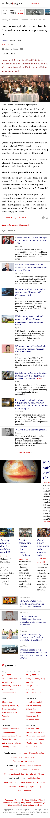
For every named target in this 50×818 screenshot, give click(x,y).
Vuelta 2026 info (32, 675)
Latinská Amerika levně (11, 743)
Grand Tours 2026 (33, 693)
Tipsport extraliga (9, 709)
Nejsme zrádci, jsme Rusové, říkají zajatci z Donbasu (25, 547)
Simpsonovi (24, 225)
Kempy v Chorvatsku (10, 729)
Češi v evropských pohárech (24, 761)
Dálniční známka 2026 (35, 732)
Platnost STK (31, 746)
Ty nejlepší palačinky (34, 702)
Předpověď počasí (36, 753)
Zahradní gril (31, 774)
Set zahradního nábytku (14, 774)
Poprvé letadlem (8, 732)
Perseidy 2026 (17, 757)
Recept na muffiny (33, 705)
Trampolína (13, 770)
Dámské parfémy (27, 782)
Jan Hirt (29, 682)
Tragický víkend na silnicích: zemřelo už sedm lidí (6, 546)
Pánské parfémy (24, 791)
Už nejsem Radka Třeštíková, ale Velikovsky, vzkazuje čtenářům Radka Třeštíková (30, 348)
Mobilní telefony (34, 778)
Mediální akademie (11, 803)
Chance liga (7, 702)
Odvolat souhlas (14, 805)
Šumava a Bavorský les (11, 736)
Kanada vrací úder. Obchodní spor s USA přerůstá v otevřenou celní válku (31, 240)
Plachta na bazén (34, 766)
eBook (7, 49)
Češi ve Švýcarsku (9, 739)
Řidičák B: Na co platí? (35, 739)
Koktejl (17, 382)
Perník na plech (32, 720)
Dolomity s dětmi (9, 746)
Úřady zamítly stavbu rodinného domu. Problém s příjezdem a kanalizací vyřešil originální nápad (30, 320)
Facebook (9, 800)
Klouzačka (35, 770)
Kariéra (34, 800)
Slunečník (24, 770)
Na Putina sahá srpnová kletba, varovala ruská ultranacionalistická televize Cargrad (31, 267)
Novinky (5, 40)
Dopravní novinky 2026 (35, 736)
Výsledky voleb (8, 682)
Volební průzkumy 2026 (11, 679)
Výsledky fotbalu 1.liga (11, 705)
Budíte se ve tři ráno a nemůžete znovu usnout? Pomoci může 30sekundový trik (30, 292)
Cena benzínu (31, 757)
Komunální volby (9, 693)
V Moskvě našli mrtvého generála (31, 429)
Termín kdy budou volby (11, 686)
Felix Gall (30, 689)
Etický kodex (26, 803)
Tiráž (41, 800)
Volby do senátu (8, 689)
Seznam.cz (35, 4)
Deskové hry (12, 786)
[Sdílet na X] (47, 217)
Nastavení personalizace (33, 805)
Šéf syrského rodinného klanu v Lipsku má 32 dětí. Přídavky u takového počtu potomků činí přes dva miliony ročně (31, 404)
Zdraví (17, 298)
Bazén (22, 766)
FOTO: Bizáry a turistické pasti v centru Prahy (43, 547)
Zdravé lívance (32, 709)
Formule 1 (6, 716)
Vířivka (41, 774)
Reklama (25, 800)
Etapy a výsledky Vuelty (35, 679)
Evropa (18, 433)
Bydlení (18, 328)
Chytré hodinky (35, 786)
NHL (4, 720)
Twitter (17, 800)
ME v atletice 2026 (9, 713)
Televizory (23, 786)
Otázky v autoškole (34, 743)
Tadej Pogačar (32, 686)
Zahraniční (19, 273)
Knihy (17, 355)
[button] (25, 88)
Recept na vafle (32, 716)
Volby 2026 (6, 675)
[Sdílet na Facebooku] (43, 217)
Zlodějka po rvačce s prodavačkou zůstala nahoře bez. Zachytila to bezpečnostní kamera (31, 375)
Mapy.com (23, 753)
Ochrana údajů (39, 803)
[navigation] (3, 4)
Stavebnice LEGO (10, 782)
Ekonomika (19, 246)
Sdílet (16, 49)
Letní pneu (40, 782)
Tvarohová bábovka (34, 713)
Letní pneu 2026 (33, 729)
